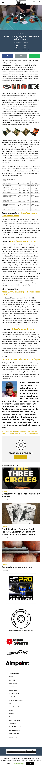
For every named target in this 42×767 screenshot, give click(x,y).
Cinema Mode (25, 49)
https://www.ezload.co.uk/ (23, 241)
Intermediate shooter (22, 431)
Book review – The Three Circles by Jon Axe (21, 495)
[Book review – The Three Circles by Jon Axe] (21, 478)
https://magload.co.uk (23, 329)
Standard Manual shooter (17, 433)
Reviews (21, 33)
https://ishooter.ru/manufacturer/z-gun (21, 359)
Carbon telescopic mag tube (17, 567)
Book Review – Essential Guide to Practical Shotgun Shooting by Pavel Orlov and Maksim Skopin (20, 532)
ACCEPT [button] (30, 763)
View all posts (20, 457)
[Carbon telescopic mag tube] (21, 551)
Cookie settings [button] (18, 763)
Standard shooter (33, 433)
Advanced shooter (8, 431)
